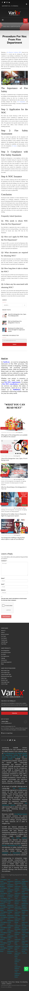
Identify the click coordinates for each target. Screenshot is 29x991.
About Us (3, 630)
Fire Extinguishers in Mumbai (10, 889)
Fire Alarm (3, 654)
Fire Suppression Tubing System (18, 881)
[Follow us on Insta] (12, 740)
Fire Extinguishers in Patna (10, 930)
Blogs (2, 664)
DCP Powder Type (5, 672)
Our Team (3, 636)
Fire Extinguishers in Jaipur (10, 925)
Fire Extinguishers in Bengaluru (10, 884)
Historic (3, 632)
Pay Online (3, 644)
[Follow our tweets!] (10, 740)
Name (3, 578)
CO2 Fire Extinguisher (9, 481)
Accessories (4, 660)
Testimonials (4, 640)
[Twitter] (4, 2)
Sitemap (17, 982)
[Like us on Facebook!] (8, 740)
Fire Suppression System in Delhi (18, 907)
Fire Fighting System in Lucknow (3, 944)
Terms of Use (11, 982)
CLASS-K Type (4, 684)
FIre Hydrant (6, 482)
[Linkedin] (9, 2)
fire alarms (14, 145)
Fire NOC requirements (12, 382)
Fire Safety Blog (23, 982)
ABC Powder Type (5, 670)
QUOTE (25, 20)
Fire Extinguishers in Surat (10, 941)
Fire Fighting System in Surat (3, 939)
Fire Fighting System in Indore (3, 934)
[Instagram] (7, 2)
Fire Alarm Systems (19, 838)
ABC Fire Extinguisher (18, 479)
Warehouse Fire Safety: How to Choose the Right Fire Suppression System (16, 329)
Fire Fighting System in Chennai (3, 895)
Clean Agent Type (5, 682)
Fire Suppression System (10, 755)
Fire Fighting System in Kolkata (3, 908)
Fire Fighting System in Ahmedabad (3, 913)
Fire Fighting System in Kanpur (3, 949)
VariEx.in (6, 362)
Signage (3, 658)
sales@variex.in (8, 723)
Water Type (4, 678)
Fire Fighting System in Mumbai (3, 889)
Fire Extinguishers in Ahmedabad (10, 915)
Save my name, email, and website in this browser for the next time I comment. (14, 599)
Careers (4, 983)
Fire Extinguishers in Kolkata (10, 910)
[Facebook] (2, 2)
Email (3, 584)
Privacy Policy (4, 982)
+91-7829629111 (14, 6)
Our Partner (4, 638)
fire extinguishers (21, 101)
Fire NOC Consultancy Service (25, 949)
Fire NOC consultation (10, 384)
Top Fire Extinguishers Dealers (25, 910)
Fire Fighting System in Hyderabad (3, 903)
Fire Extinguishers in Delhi (10, 900)
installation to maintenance (11, 853)
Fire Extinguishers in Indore (10, 936)
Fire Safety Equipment (14, 482)
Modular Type (4, 680)
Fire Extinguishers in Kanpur (10, 951)
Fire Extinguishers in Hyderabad (10, 905)
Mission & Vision (5, 634)
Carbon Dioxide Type (6, 674)
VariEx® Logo (4, 642)
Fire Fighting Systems (21, 814)
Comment (4, 560)
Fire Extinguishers (5, 650)
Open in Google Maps (7, 733)
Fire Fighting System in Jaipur (3, 924)
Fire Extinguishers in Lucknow (10, 946)
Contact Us (8, 983)
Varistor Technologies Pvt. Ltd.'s (11, 845)
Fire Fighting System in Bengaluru (3, 884)
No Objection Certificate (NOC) (14, 52)
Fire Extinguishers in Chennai (10, 895)
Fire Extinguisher (19, 432)
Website (3, 590)
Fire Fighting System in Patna (3, 929)
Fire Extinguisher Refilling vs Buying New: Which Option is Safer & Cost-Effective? (13, 538)
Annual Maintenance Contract (25, 929)
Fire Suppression (5, 656)
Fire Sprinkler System (14, 757)
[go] (25, 305)
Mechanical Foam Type (6, 676)
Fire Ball (25, 953)
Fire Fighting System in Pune (3, 919)
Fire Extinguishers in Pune (10, 920)
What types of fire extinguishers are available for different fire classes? (14, 435)
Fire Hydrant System (6, 652)
